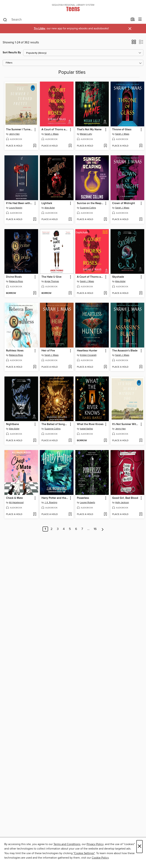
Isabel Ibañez (86, 428)
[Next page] (102, 529)
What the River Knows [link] (90, 424)
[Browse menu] (140, 19)
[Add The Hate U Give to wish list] (70, 293)
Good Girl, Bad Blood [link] (125, 498)
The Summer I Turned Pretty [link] (19, 129)
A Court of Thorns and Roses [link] (55, 129)
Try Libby (39, 28)
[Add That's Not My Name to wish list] (105, 146)
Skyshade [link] (118, 277)
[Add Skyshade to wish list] (141, 293)
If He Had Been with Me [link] (19, 203)
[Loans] (132, 20)
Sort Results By (12, 52)
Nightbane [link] (12, 424)
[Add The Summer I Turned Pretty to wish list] (34, 146)
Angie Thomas (52, 281)
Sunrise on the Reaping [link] (90, 203)
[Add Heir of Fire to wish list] (70, 367)
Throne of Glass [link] (121, 129)
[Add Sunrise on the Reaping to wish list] (105, 219)
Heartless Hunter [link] (87, 350)
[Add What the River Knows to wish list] (105, 440)
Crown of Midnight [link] (123, 203)
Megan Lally (86, 134)
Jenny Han (14, 134)
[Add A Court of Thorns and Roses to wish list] (70, 146)
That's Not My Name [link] (89, 129)
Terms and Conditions (66, 844)
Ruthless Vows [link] (15, 350)
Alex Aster (50, 207)
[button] (134, 43)
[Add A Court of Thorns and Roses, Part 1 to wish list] (105, 293)
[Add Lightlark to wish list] (70, 219)
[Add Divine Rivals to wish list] (34, 293)
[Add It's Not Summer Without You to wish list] (141, 440)
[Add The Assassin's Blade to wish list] (141, 367)
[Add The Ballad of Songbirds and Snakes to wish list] (70, 440)
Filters (9, 62)
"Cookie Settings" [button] (84, 853)
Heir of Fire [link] (48, 350)
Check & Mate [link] (14, 498)
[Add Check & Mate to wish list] (34, 514)
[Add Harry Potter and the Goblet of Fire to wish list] (70, 514)
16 (95, 529)
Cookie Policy (100, 857)
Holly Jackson (122, 502)
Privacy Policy (95, 844)
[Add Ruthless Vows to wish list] (34, 367)
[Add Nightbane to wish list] (34, 440)
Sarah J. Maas (52, 134)
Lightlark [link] (46, 203)
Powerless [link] (83, 498)
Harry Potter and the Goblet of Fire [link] (55, 498)
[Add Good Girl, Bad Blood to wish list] (141, 514)
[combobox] (65, 19)
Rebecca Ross (16, 281)
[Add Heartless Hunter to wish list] (105, 367)
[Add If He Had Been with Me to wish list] (34, 219)
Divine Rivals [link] (14, 277)
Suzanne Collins (88, 207)
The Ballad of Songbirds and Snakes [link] (55, 424)
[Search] (5, 19)
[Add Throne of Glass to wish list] (141, 146)
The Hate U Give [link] (51, 277)
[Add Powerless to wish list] (105, 514)
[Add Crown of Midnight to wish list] (141, 219)
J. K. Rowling (51, 502)
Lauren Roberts (87, 502)
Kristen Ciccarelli (88, 355)
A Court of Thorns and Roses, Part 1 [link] (90, 277)
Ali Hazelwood (16, 502)
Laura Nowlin (15, 207)
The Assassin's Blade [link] (124, 350)
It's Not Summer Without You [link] (125, 424)
